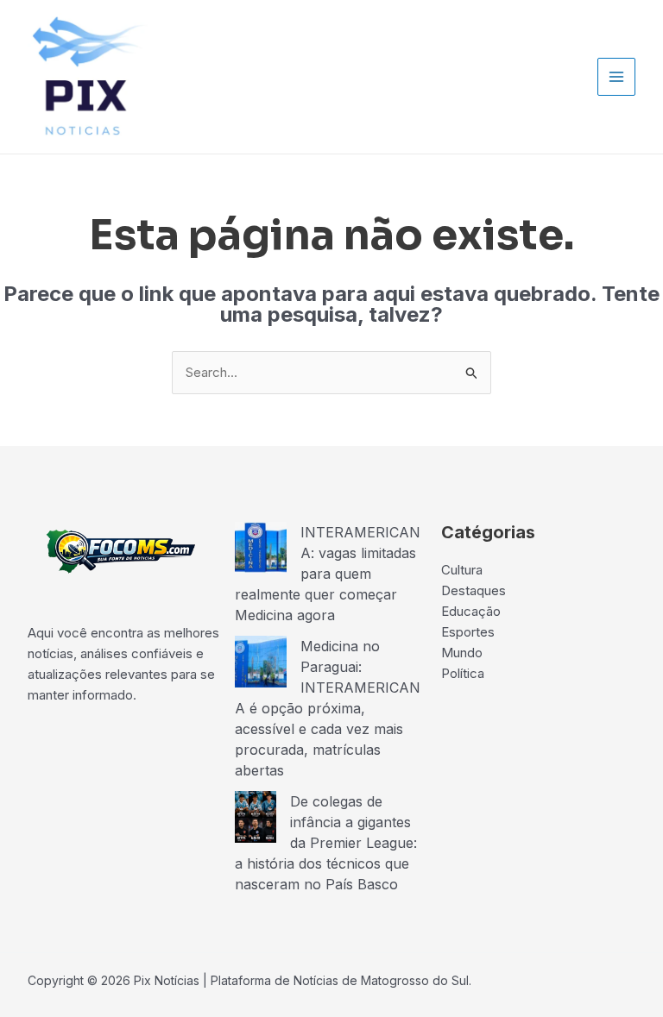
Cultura (462, 570)
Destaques (473, 590)
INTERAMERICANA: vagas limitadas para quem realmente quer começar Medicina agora (327, 574)
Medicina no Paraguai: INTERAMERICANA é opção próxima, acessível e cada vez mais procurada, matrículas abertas (327, 708)
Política (462, 673)
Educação (471, 611)
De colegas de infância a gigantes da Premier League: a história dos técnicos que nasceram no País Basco (326, 843)
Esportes (468, 632)
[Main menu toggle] (616, 77)
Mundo (462, 652)
